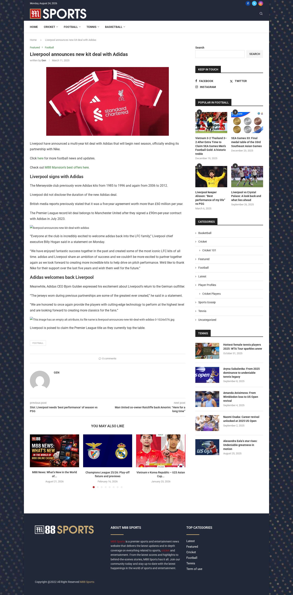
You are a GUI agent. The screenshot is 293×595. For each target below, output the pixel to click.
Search (199, 47)
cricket (165, 550)
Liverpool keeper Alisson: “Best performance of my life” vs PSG (210, 198)
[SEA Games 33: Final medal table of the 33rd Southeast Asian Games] (247, 122)
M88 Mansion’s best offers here (66, 167)
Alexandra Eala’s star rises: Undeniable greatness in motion (240, 444)
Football (71, 26)
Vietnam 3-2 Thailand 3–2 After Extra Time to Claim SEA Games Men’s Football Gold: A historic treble (211, 146)
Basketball (113, 26)
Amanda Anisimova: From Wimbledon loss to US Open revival (240, 396)
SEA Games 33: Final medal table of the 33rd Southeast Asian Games (246, 142)
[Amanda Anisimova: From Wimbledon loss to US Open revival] (207, 399)
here (40, 158)
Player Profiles (207, 285)
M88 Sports (118, 541)
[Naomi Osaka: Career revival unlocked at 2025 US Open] (207, 423)
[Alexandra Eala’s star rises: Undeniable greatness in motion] (207, 447)
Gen (43, 60)
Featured (203, 259)
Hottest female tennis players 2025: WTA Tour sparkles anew (242, 346)
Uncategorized (207, 319)
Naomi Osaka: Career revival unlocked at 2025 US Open (241, 418)
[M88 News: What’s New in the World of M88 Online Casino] (54, 450)
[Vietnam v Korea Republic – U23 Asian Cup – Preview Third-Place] (160, 450)
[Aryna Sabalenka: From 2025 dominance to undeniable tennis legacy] (207, 375)
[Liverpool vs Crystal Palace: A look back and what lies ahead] (247, 176)
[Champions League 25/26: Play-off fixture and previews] (107, 450)
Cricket (49, 26)
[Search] (261, 13)
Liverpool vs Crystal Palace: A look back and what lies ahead (246, 196)
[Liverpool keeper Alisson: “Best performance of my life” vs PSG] (211, 176)
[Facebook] (248, 3)
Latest (202, 276)
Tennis (91, 26)
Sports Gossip (207, 302)
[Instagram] (260, 3)
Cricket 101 (209, 250)
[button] (35, 461)
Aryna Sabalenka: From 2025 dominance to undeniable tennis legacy (241, 372)
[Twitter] (254, 3)
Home (34, 26)
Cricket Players (211, 293)
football (37, 343)
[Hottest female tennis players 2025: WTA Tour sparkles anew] (207, 351)
